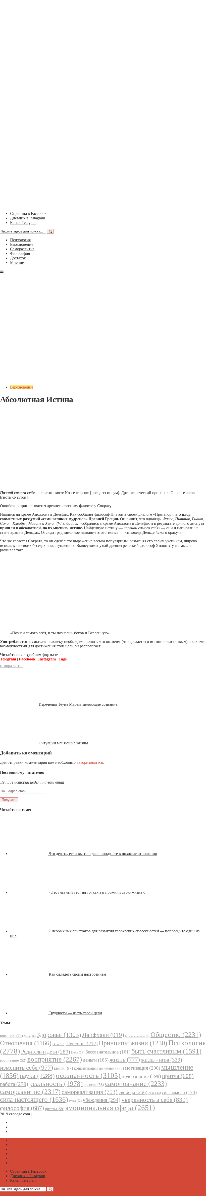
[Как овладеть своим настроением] (29, 974)
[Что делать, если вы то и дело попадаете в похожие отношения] (29, 853)
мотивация (142, 1068)
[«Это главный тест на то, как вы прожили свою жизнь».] (29, 892)
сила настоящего (34, 1099)
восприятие (54, 1059)
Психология (20, 240)
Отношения (26, 1043)
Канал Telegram (23, 1131)
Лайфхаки (103, 1034)
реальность (56, 1083)
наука (37, 1075)
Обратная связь (46, 1114)
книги (63, 1068)
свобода (133, 1092)
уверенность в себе (154, 1099)
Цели (77, 1052)
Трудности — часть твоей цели (75, 1013)
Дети (30, 1036)
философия (22, 1108)
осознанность (88, 1075)
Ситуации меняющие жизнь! (63, 743)
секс (154, 1093)
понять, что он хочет (103, 641)
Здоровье (59, 1034)
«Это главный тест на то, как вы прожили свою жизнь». (97, 892)
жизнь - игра (161, 1060)
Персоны (82, 1043)
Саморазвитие (22, 249)
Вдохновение (21, 244)
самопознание (136, 1083)
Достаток (18, 258)
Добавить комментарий (24, 412)
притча (178, 1076)
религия (94, 1085)
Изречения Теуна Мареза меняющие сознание (78, 704)
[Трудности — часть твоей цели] (29, 1013)
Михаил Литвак (137, 1035)
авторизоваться (90, 762)
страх (75, 1101)
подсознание (141, 1076)
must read (11, 1035)
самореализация (90, 1091)
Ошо (59, 1044)
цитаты (54, 1109)
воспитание (13, 1060)
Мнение (17, 262)
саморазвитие (11, 665)
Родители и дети (45, 1052)
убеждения (101, 1100)
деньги (96, 1060)
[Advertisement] (103, 451)
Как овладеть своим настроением (77, 974)
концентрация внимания (99, 1068)
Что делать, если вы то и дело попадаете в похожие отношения (103, 853)
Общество (175, 1034)
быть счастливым (166, 1051)
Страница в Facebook (28, 1122)
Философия (20, 253)
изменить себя (26, 1067)
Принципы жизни (133, 1043)
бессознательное (107, 1052)
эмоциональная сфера (110, 1108)
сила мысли (179, 1092)
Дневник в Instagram (27, 1127)
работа (14, 1084)
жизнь (125, 1059)
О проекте (70, 1114)
